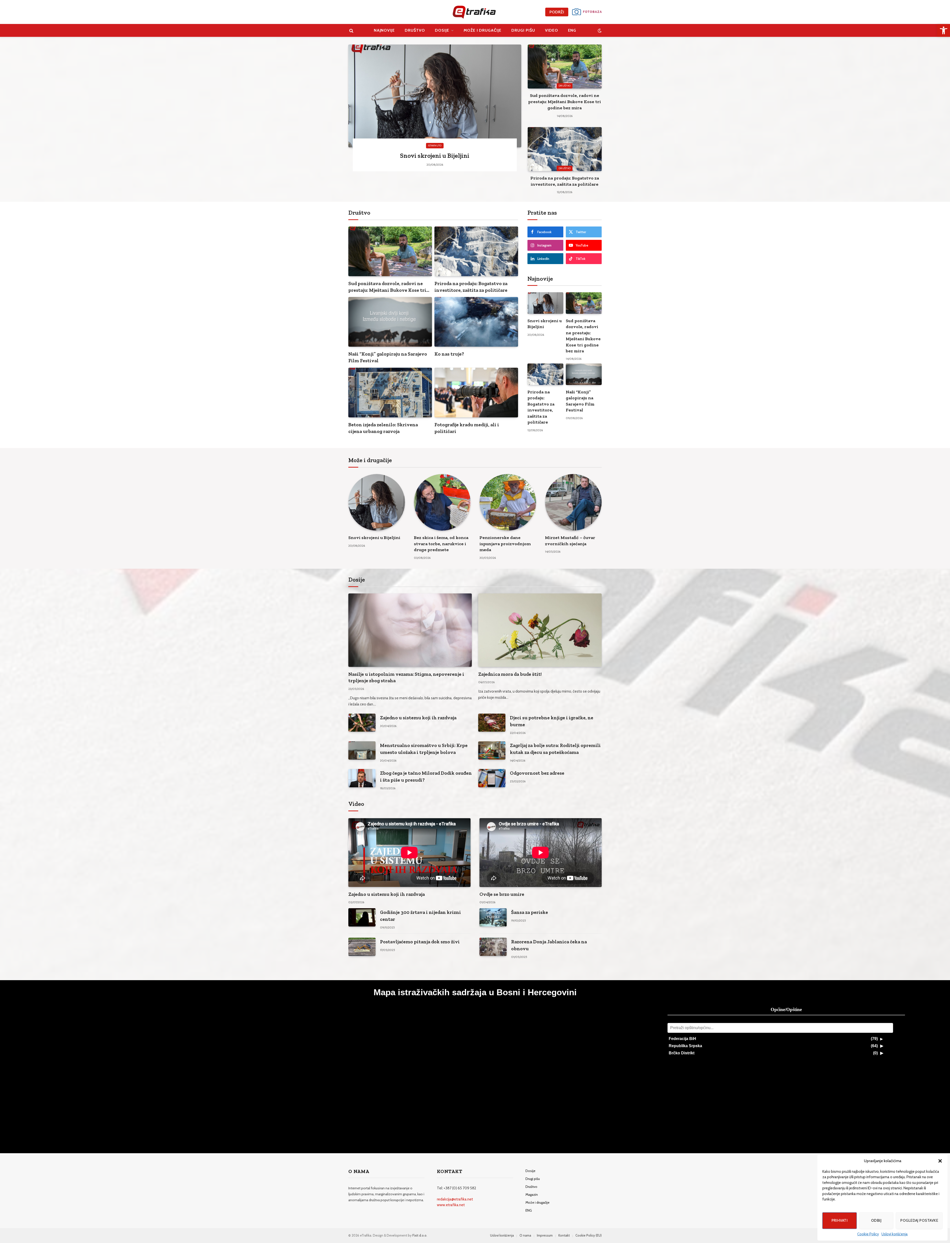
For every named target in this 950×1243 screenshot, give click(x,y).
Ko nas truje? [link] (449, 354)
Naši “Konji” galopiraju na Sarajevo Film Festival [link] (387, 357)
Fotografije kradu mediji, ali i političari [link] (466, 428)
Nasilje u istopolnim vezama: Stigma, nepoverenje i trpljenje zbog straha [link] (406, 677)
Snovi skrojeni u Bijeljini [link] (434, 155)
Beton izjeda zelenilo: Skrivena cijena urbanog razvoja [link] (383, 428)
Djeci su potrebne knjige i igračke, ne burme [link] (551, 721)
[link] (943, 30)
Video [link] (551, 30)
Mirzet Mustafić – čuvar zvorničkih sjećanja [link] (570, 540)
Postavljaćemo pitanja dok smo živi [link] (420, 942)
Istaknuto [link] (435, 145)
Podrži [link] (556, 12)
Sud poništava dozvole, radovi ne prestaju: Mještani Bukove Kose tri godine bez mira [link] (564, 102)
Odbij (876, 1220)
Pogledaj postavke (919, 1220)
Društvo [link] (415, 30)
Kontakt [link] (564, 1235)
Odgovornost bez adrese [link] (537, 773)
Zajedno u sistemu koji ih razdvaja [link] (418, 718)
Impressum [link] (545, 1235)
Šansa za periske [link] (529, 912)
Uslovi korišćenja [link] (894, 1234)
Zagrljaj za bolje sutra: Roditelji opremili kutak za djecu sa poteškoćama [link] (555, 748)
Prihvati (839, 1220)
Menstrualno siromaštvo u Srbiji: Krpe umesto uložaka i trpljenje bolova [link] (424, 748)
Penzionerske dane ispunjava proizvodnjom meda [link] (505, 544)
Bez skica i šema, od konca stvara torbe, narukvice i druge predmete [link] (441, 544)
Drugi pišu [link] (523, 30)
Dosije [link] (442, 30)
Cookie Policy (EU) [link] (588, 1235)
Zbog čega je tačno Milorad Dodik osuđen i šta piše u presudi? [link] (426, 776)
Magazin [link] (531, 1194)
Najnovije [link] (384, 30)
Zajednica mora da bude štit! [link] (510, 674)
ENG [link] (572, 30)
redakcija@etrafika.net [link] (455, 1199)
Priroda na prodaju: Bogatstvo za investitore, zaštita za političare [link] (564, 181)
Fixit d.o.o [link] (419, 1235)
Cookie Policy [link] (868, 1234)
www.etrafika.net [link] (451, 1205)
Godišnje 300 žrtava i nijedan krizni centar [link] (420, 915)
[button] (940, 1160)
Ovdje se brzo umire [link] (501, 894)
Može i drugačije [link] (482, 30)
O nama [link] (525, 1235)
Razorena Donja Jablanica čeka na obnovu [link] (549, 945)
